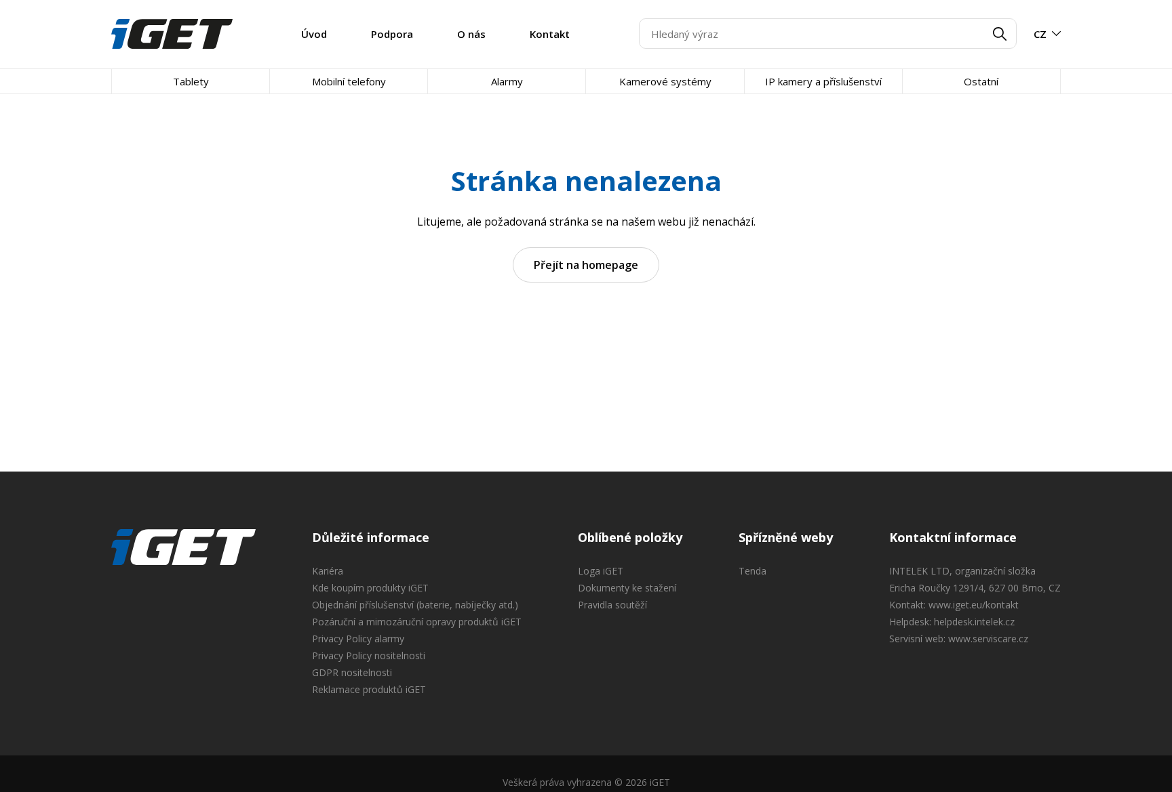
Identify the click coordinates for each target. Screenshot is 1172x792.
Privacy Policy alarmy (358, 638)
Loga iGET (600, 570)
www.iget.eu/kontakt (974, 604)
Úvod (314, 34)
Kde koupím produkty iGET (370, 587)
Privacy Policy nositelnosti (368, 655)
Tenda (752, 570)
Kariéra (327, 570)
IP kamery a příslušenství (823, 81)
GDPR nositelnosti (352, 672)
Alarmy (507, 81)
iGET (183, 547)
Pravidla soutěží (612, 604)
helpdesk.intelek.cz (974, 621)
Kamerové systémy (665, 81)
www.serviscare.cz (988, 638)
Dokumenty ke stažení (627, 587)
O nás (471, 34)
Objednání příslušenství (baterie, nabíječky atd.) (415, 604)
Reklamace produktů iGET (369, 689)
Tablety (191, 81)
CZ (1040, 34)
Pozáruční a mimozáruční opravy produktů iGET (417, 621)
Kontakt (550, 34)
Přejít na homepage (586, 264)
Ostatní (981, 81)
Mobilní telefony (349, 81)
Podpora (392, 34)
